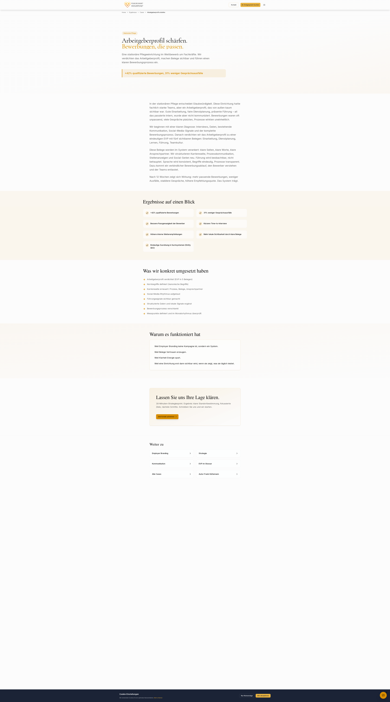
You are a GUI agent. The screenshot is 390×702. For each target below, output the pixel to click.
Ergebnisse (133, 12)
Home (124, 12)
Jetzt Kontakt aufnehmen (166, 417)
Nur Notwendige (247, 696)
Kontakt (233, 5)
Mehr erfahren (158, 698)
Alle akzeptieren (263, 696)
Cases (142, 12)
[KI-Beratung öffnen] (383, 695)
